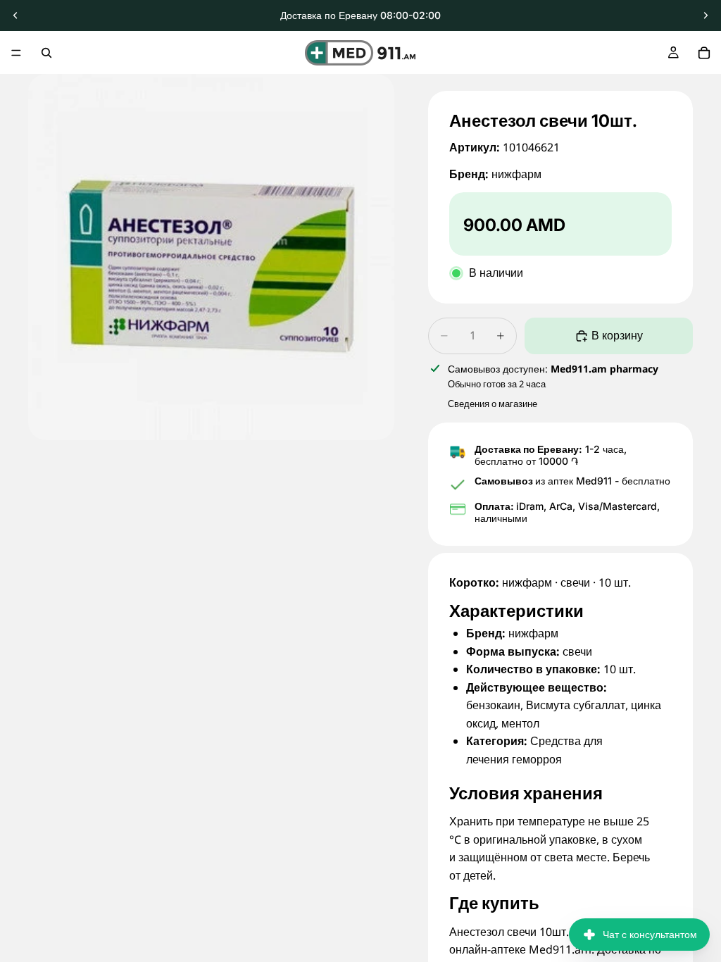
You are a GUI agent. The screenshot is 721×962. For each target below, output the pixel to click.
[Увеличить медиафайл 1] (211, 257)
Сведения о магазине (492, 403)
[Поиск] (46, 52)
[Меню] (16, 53)
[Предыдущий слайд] (15, 15)
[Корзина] (704, 52)
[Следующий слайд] (705, 15)
